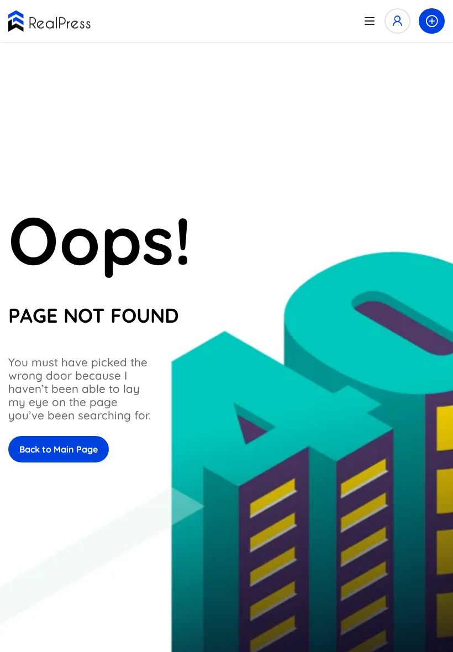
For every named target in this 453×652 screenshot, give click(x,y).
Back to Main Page (58, 449)
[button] (432, 21)
